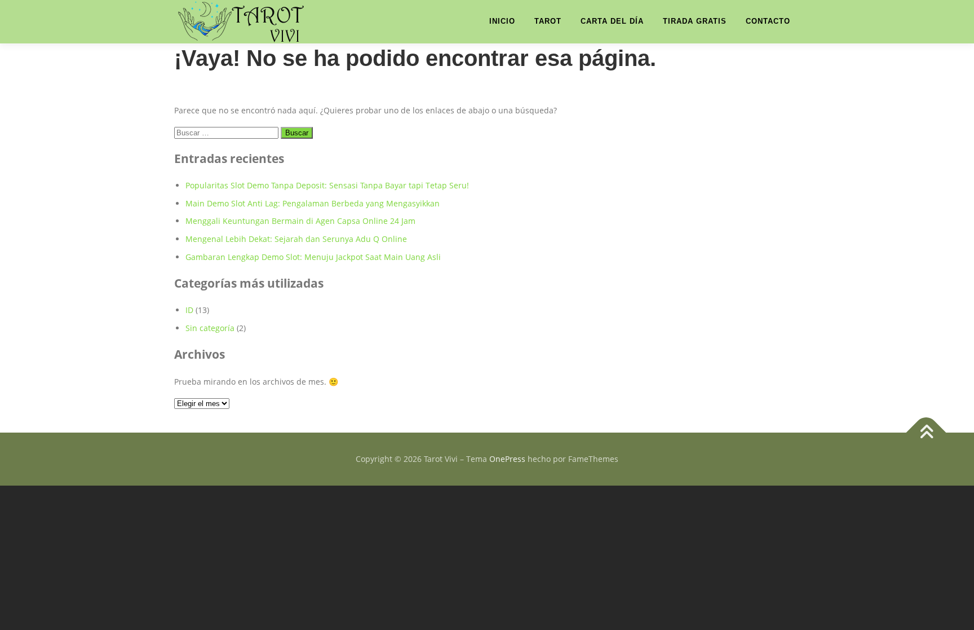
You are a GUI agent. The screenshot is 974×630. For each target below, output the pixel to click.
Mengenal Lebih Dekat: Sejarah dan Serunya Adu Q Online (296, 239)
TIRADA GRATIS (695, 21)
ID (189, 310)
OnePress (507, 458)
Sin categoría (209, 328)
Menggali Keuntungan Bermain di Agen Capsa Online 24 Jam (300, 220)
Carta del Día (612, 21)
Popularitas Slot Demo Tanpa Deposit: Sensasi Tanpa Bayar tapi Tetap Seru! (327, 185)
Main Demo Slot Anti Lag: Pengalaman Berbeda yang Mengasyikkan (312, 203)
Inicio (502, 21)
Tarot (547, 21)
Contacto (768, 21)
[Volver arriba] (926, 433)
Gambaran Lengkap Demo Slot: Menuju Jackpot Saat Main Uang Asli (313, 257)
